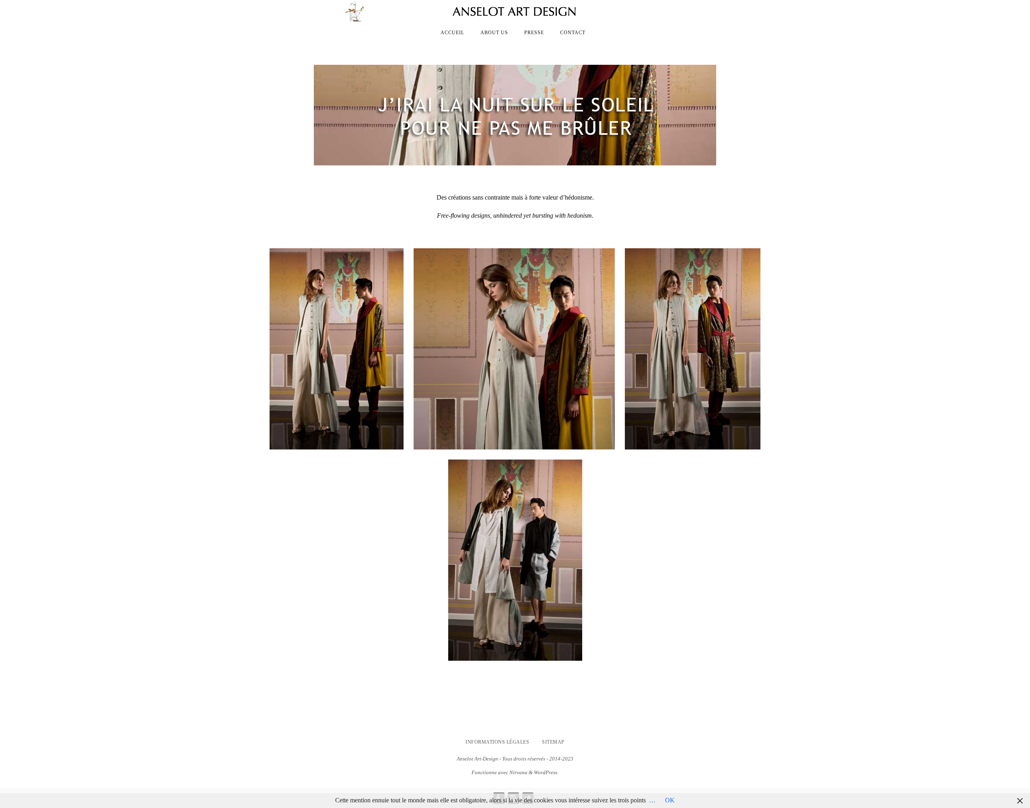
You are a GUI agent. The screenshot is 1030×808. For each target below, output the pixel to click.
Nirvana (518, 772)
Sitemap (553, 742)
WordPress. (546, 772)
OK (670, 800)
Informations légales (497, 742)
